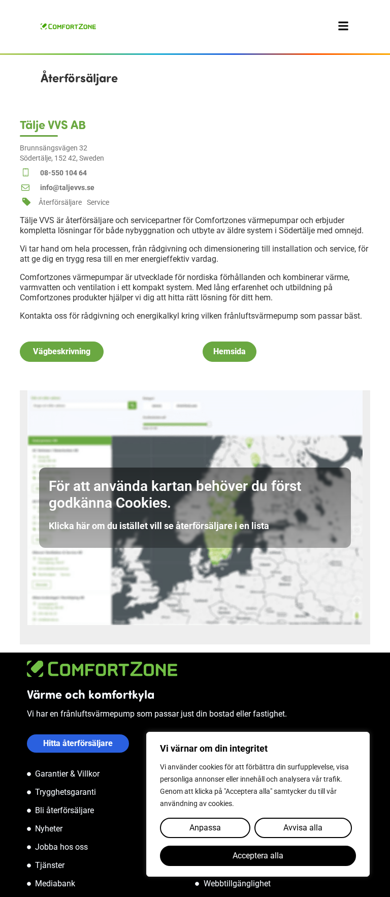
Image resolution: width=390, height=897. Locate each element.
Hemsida (229, 351)
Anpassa (205, 827)
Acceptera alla (258, 855)
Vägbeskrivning (61, 351)
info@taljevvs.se (67, 187)
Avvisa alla (302, 827)
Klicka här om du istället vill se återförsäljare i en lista (159, 525)
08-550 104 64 (63, 173)
